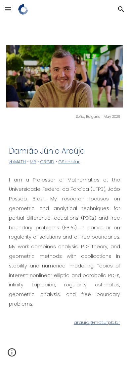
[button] (8, 9)
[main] (64, 116)
